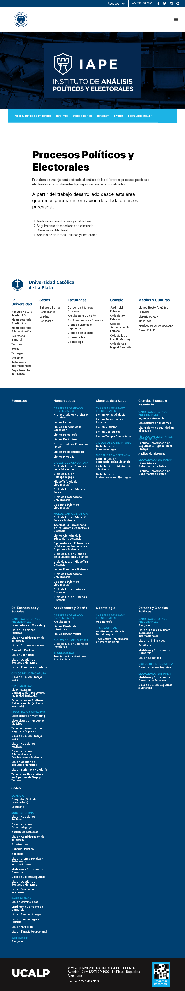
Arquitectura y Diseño (82, 315)
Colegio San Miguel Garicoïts (121, 345)
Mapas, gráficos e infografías (33, 115)
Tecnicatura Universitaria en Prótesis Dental (112, 641)
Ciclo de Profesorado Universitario (68, 499)
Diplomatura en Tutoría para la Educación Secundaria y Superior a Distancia (71, 546)
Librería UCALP (148, 316)
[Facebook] (158, 3)
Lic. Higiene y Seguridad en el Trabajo (156, 429)
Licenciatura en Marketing (28, 625)
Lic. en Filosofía (64, 456)
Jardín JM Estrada (116, 309)
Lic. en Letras (63, 422)
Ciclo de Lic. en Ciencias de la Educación (70, 468)
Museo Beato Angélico (153, 307)
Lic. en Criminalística (151, 640)
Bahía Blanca (47, 312)
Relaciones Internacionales (21, 364)
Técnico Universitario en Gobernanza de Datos (154, 473)
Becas (15, 348)
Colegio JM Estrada (117, 317)
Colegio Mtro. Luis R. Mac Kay (120, 337)
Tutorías (16, 344)
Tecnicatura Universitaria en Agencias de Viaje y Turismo (27, 777)
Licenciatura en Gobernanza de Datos (152, 465)
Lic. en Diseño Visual (67, 634)
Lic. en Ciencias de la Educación (67, 428)
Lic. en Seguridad (149, 657)
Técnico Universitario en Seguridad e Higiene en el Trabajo (155, 446)
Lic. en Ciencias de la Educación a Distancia (67, 537)
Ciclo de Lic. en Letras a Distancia (69, 591)
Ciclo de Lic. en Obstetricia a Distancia (113, 468)
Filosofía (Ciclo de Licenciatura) (65, 483)
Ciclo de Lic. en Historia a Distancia (70, 599)
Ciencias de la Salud (80, 332)
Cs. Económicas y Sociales (85, 320)
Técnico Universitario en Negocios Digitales (27, 730)
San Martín (46, 321)
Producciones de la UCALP (155, 325)
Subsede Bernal (49, 307)
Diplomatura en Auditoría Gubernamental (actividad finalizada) (27, 703)
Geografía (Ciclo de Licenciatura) (66, 506)
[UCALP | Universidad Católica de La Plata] (43, 285)
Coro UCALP (146, 330)
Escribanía (144, 645)
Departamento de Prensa (20, 372)
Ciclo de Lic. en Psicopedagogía (64, 475)
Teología (17, 353)
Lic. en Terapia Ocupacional (113, 436)
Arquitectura (62, 621)
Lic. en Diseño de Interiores (65, 628)
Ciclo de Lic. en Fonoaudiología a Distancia (113, 460)
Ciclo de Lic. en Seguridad (155, 667)
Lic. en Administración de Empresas (27, 639)
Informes (62, 115)
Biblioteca (144, 321)
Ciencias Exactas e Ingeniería (80, 326)
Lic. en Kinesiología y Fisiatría (109, 421)
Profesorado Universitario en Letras (71, 416)
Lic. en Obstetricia (108, 431)
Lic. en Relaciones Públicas (23, 632)
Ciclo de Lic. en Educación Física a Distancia (71, 519)
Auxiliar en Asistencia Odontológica (110, 633)
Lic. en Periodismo (66, 439)
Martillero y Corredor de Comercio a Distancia (154, 679)
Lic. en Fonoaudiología (110, 414)
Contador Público (22, 650)
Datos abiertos (82, 115)
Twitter (118, 115)
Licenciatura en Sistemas (154, 423)
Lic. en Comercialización (27, 645)
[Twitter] (164, 3)
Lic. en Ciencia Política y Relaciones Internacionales (154, 633)
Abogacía (144, 625)
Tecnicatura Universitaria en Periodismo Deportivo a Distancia (71, 528)
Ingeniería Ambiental (151, 418)
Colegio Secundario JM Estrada (120, 327)
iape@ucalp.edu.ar (139, 115)
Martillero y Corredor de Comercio (154, 652)
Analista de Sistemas (151, 453)
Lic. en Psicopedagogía (69, 451)
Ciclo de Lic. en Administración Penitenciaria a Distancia (26, 754)
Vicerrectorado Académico (21, 321)
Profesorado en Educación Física (71, 446)
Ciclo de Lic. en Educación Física (71, 491)
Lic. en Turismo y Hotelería (29, 667)
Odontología (75, 342)
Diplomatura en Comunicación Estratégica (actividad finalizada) (28, 692)
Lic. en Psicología (65, 434)
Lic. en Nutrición (106, 427)
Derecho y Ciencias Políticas (80, 309)
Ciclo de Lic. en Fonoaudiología (106, 448)
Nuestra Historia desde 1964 (21, 313)
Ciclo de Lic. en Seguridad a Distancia (155, 686)
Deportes (17, 357)
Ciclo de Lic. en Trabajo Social (26, 678)
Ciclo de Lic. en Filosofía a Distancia (71, 563)
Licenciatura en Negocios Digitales (28, 722)
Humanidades (76, 337)
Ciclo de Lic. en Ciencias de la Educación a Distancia (71, 555)
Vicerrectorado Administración (21, 329)
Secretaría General (18, 337)
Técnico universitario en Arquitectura (70, 658)
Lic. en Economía (22, 655)
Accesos (114, 3)
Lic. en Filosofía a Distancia (71, 569)
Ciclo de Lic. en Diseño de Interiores (71, 645)
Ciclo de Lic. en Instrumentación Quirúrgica (113, 476)
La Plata (44, 316)
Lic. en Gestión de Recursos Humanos (24, 661)
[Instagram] (171, 3)
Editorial (143, 312)
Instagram (102, 115)
